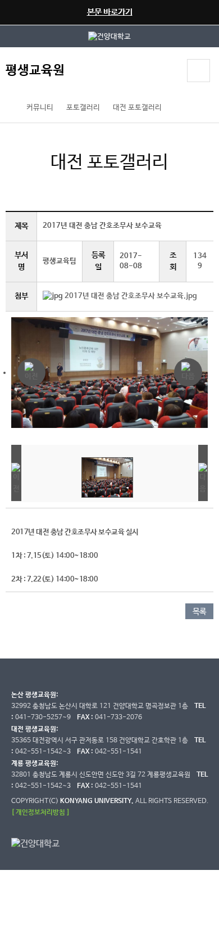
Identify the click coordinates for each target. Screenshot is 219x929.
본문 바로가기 (110, 12)
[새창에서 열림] (109, 36)
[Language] (167, 72)
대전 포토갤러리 (137, 107)
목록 (199, 611)
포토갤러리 (83, 107)
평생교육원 (35, 70)
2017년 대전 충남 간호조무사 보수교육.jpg (131, 296)
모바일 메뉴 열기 (198, 70)
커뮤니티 (39, 107)
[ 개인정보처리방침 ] (40, 812)
